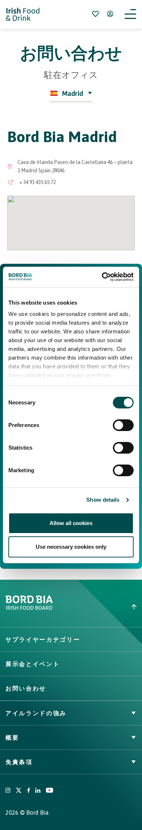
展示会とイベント (32, 664)
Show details (102, 500)
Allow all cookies (71, 523)
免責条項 (19, 762)
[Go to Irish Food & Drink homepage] (23, 14)
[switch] (123, 425)
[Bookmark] (95, 14)
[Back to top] (106, 606)
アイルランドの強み (36, 713)
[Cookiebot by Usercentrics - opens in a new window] (102, 277)
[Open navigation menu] (130, 14)
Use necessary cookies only (71, 547)
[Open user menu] (110, 14)
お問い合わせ (25, 688)
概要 (12, 737)
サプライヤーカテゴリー (42, 639)
